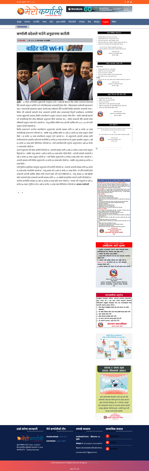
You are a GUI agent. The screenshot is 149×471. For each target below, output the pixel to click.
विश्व (89, 22)
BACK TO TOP (74, 469)
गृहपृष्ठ (19, 22)
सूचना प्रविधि (60, 22)
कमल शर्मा (63, 436)
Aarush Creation (93, 462)
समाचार (27, 22)
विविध (114, 22)
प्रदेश (51, 22)
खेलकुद (97, 22)
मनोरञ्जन (82, 22)
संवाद (44, 22)
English (106, 22)
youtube (113, 449)
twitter (113, 442)
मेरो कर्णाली (22, 40)
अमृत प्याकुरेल (61, 441)
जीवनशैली (72, 22)
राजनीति (36, 22)
